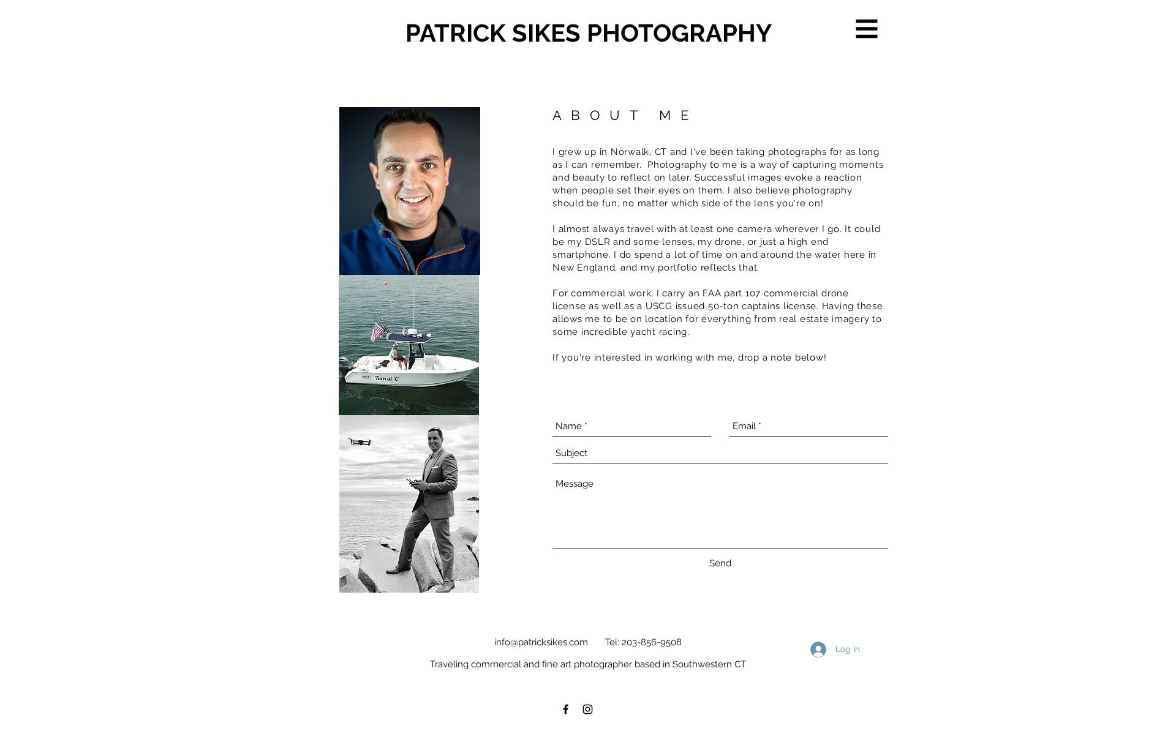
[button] (867, 29)
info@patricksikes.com (541, 642)
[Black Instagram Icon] (587, 709)
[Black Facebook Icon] (565, 709)
